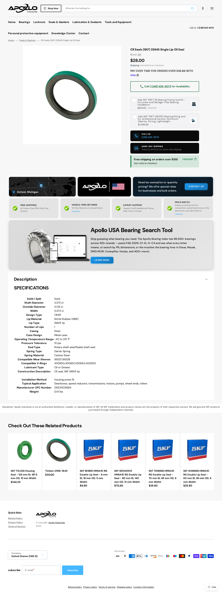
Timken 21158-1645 (56, 470)
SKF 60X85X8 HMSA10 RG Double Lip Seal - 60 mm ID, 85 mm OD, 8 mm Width (197, 476)
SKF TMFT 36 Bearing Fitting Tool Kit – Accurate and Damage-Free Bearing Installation (161, 102)
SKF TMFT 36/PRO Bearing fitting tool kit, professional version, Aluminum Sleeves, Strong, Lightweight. (161, 119)
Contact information (143, 587)
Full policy (76, 211)
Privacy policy (90, 587)
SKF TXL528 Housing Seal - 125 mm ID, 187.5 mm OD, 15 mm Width (24, 474)
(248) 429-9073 (150, 137)
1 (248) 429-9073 (160, 86)
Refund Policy (15, 518)
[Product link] (24, 461)
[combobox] (129, 8)
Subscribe (72, 570)
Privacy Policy (15, 522)
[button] (202, 8)
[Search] (193, 8)
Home (11, 40)
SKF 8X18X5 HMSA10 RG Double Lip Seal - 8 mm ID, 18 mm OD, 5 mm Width (94, 476)
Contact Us (196, 186)
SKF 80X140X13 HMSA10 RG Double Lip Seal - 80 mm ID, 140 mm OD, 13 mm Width (127, 476)
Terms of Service (16, 526)
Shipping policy (124, 587)
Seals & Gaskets (27, 40)
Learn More (102, 260)
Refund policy (75, 587)
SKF (139, 54)
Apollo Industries (56, 522)
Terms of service (107, 587)
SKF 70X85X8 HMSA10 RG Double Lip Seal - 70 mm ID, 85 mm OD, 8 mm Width (162, 476)
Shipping (134, 65)
